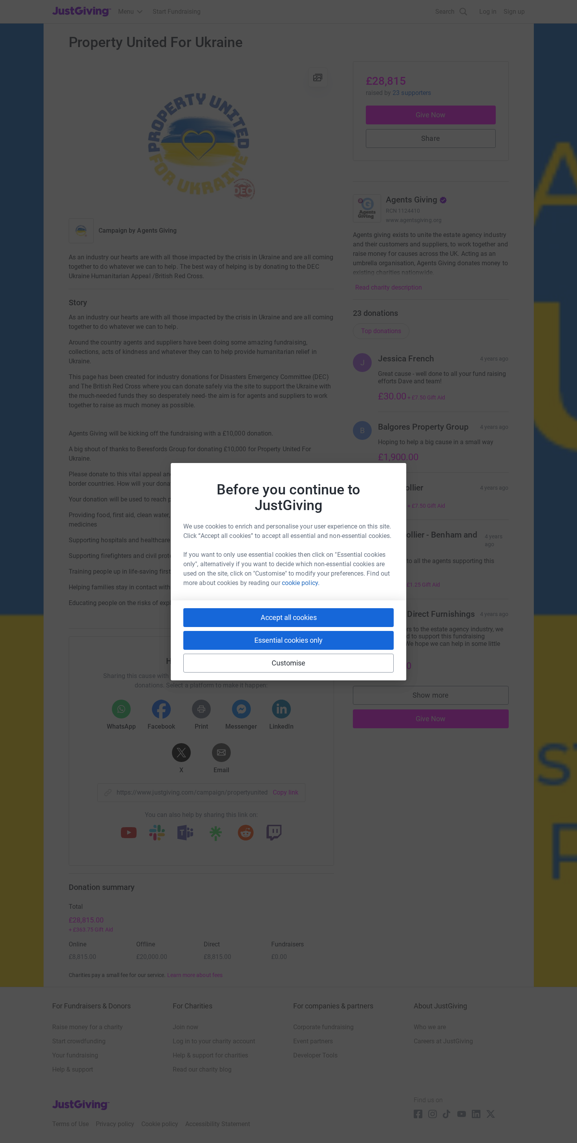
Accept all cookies (289, 617)
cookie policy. (301, 583)
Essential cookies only (288, 640)
